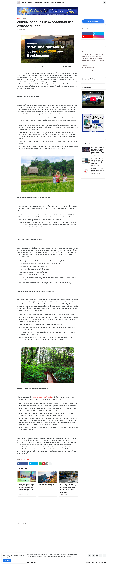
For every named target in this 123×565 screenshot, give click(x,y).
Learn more (16, 557)
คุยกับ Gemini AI (93, 21)
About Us (94, 562)
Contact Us (102, 562)
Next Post (74, 524)
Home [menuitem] (24, 2)
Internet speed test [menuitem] (57, 2)
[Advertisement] (57, 509)
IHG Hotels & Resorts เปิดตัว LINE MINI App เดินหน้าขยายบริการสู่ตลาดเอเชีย (97, 161)
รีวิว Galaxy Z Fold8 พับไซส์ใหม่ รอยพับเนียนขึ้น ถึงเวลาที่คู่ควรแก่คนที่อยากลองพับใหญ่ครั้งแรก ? (97, 151)
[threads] (104, 555)
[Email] (46, 463)
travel (27, 459)
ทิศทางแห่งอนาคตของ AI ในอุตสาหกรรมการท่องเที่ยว (47, 485)
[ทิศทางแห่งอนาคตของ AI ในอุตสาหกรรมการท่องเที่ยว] (47, 477)
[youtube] (87, 36)
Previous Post (22, 524)
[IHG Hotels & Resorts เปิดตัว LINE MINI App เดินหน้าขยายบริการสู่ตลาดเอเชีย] (86, 161)
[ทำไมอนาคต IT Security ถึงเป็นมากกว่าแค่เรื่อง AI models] (86, 170)
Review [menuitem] (46, 2)
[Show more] (50, 463)
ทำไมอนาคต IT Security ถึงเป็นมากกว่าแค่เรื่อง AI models (97, 170)
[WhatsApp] (40, 463)
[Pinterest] (43, 463)
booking (24, 18)
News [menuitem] (30, 2)
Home (19, 18)
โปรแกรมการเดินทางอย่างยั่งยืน (42, 397)
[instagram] (98, 36)
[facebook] (87, 33)
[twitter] (98, 33)
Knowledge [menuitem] (38, 2)
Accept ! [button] (7, 560)
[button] (101, 2)
